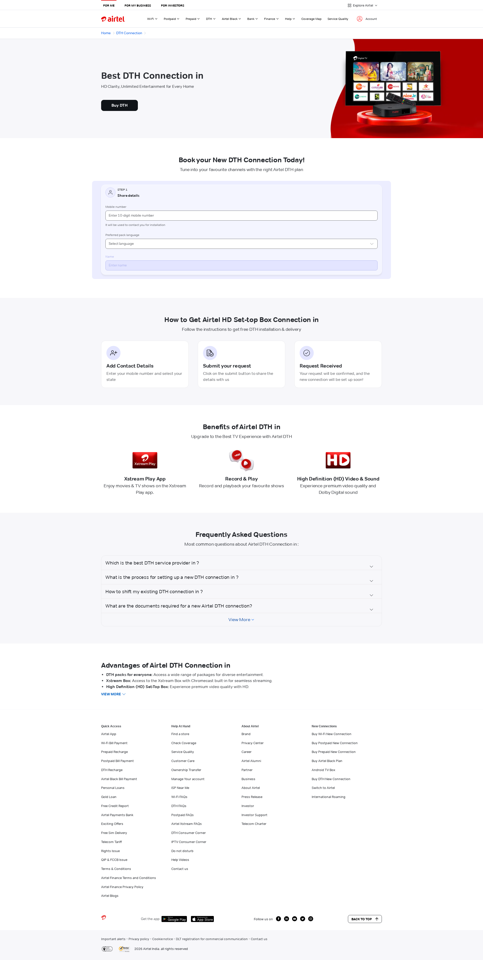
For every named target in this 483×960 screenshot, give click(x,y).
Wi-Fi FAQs (179, 797)
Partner (247, 770)
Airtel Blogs (109, 896)
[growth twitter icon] (302, 918)
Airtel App (108, 734)
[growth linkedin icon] (286, 918)
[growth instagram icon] (310, 918)
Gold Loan (108, 797)
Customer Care (182, 761)
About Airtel (251, 788)
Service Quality (338, 19)
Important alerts (113, 939)
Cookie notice (162, 939)
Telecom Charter (254, 824)
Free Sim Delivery (114, 833)
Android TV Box (323, 770)
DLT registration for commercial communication (212, 939)
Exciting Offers (112, 824)
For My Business (138, 5)
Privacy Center (253, 743)
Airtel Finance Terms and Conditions (128, 878)
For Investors (172, 5)
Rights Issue (110, 851)
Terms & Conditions (116, 869)
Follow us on (263, 919)
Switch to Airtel (323, 788)
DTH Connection (129, 33)
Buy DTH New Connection (331, 779)
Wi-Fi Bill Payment (114, 743)
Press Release (252, 797)
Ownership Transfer (186, 770)
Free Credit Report (115, 806)
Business (248, 779)
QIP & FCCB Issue (114, 860)
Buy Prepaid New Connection (334, 752)
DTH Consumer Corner (188, 833)
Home (106, 33)
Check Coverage (183, 743)
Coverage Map (311, 19)
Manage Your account (188, 779)
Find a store (180, 734)
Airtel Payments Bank (117, 815)
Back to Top (361, 919)
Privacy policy (139, 939)
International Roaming (328, 797)
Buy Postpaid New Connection (335, 743)
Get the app (150, 918)
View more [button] (111, 694)
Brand (246, 734)
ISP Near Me (180, 788)
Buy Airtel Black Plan (327, 761)
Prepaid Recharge (114, 752)
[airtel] (113, 18)
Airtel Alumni (251, 761)
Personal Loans (113, 788)
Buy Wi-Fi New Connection (331, 734)
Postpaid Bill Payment (117, 761)
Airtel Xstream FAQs (186, 824)
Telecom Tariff (111, 842)
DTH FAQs (178, 806)
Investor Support (254, 815)
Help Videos (180, 860)
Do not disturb (182, 851)
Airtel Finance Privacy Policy (122, 887)
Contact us (179, 869)
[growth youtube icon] (294, 918)
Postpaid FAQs (182, 815)
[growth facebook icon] (278, 918)
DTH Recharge (112, 770)
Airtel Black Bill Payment (119, 779)
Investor (248, 806)
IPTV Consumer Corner (188, 842)
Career (247, 752)
